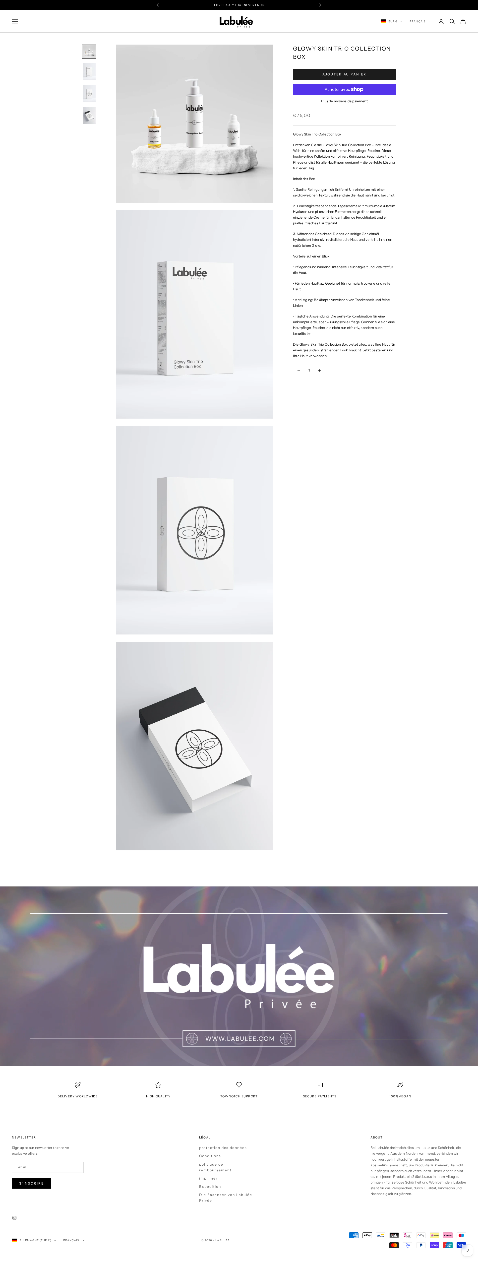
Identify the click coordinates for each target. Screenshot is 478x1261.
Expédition (210, 1186)
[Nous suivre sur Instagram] (14, 1217)
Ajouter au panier (344, 74)
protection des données (223, 1147)
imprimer (208, 1178)
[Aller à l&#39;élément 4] (89, 116)
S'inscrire (31, 1183)
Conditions (210, 1156)
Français (418, 21)
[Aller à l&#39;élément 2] (89, 72)
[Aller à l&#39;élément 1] (89, 52)
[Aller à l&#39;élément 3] (89, 94)
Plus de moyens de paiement (344, 101)
